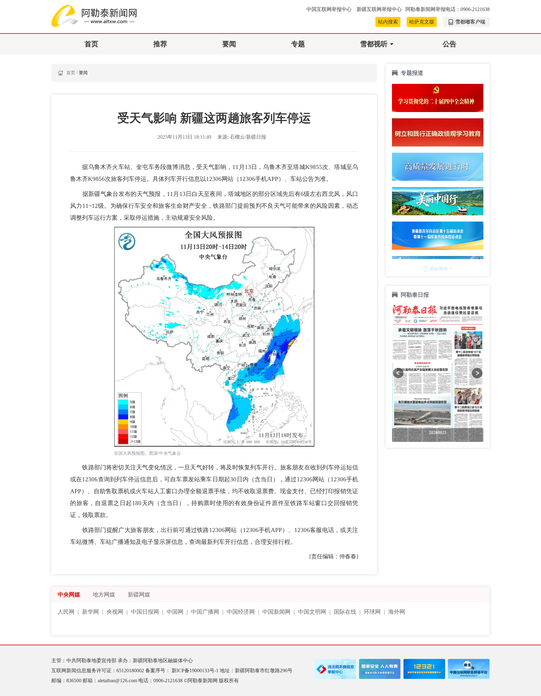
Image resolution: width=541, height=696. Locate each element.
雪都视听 (374, 44)
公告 (449, 44)
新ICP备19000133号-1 (196, 670)
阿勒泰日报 (415, 295)
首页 (91, 44)
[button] (398, 373)
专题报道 (412, 73)
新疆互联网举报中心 (379, 9)
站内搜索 (388, 21)
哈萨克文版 (421, 21)
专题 (298, 44)
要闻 (229, 44)
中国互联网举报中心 (330, 9)
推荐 (160, 44)
